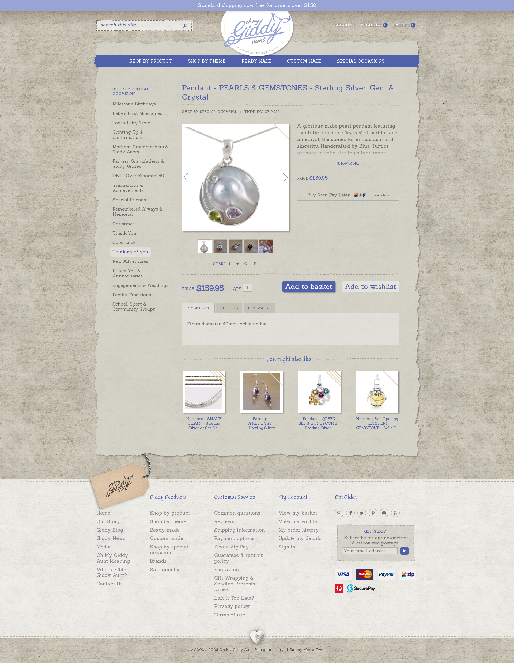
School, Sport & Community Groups (133, 306)
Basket (403, 24)
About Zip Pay (231, 547)
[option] (235, 177)
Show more (348, 163)
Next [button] (279, 177)
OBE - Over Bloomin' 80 (138, 175)
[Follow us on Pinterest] (373, 513)
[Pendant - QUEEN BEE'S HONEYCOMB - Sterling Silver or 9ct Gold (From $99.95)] (319, 392)
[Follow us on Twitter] (361, 513)
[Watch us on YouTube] (395, 513)
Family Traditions (131, 294)
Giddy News (111, 538)
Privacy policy (232, 606)
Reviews (224, 521)
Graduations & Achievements (128, 187)
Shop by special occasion (169, 550)
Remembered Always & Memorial (137, 211)
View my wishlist (299, 521)
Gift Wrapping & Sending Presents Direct (234, 583)
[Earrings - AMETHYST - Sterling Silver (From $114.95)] (261, 392)
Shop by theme (168, 521)
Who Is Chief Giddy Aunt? (112, 572)
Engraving (226, 569)
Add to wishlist (370, 286)
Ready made (165, 530)
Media (103, 547)
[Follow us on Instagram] (384, 513)
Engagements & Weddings (140, 285)
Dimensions (198, 308)
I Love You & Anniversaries (127, 273)
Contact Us (109, 584)
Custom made (166, 538)
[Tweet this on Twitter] (237, 263)
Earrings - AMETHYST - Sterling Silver (261, 423)
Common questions (237, 513)
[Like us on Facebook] (350, 513)
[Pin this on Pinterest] (255, 263)
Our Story (108, 521)
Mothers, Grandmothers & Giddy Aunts (140, 149)
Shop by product (170, 513)
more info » (380, 195)
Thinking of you (130, 251)
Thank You (124, 233)
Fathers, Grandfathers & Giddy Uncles (138, 163)
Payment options (234, 538)
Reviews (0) (259, 308)
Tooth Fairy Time (131, 122)
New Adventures (130, 261)
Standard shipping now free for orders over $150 (257, 5)
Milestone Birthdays (134, 103)
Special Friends (129, 199)
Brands (158, 561)
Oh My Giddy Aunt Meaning (113, 558)
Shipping (229, 308)
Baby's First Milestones (137, 113)
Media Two (313, 649)
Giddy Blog (109, 530)
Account (344, 24)
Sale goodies (165, 569)
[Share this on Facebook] (230, 263)
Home (103, 513)
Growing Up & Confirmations (127, 134)
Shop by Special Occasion (210, 111)
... (203, 423)
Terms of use (229, 615)
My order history (298, 530)
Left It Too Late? (234, 598)
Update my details (300, 538)
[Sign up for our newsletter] (339, 513)
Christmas (123, 223)
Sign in (286, 547)
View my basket (297, 513)
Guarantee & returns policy (238, 558)
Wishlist (373, 24)
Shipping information (239, 530)
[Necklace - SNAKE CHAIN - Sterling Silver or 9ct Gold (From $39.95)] (204, 392)
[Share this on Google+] (246, 263)
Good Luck (124, 242)
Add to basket (308, 286)
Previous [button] (191, 177)
